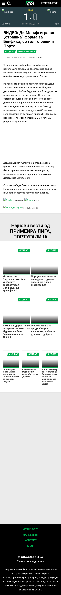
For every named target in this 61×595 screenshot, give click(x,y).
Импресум (30, 529)
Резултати (49, 3)
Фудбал (9, 51)
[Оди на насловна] (31, 3)
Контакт (31, 540)
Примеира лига (26, 51)
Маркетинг (30, 534)
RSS (32, 546)
